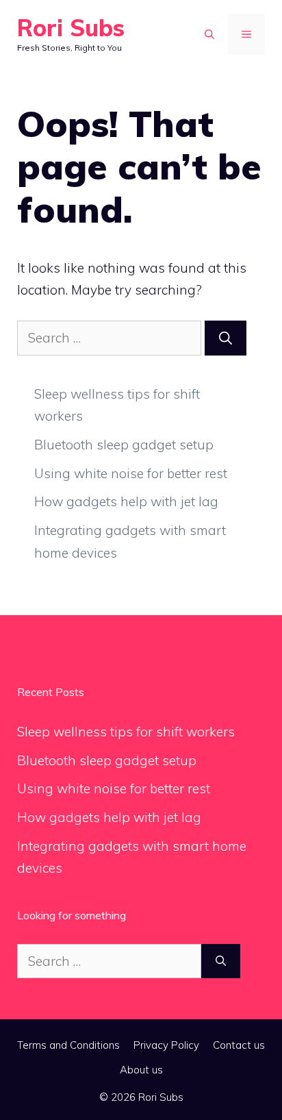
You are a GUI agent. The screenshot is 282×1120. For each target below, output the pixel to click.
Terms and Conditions (68, 1044)
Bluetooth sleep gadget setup (124, 444)
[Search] (225, 338)
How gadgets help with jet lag (126, 501)
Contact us (239, 1044)
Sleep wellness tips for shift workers (126, 731)
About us (141, 1069)
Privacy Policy (166, 1044)
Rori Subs (71, 27)
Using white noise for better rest (130, 473)
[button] (209, 34)
